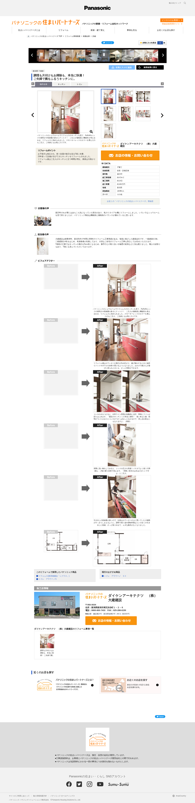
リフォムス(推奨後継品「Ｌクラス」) (54, 576)
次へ (163, 55)
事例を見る (132, 30)
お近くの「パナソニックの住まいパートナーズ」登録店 (130, 201)
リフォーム (63, 30)
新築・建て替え (98, 30)
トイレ (79, 84)
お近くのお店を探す (166, 30)
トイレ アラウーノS (48, 579)
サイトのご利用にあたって (19, 796)
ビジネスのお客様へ (171, 20)
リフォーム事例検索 (72, 36)
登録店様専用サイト (171, 24)
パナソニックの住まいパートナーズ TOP (46, 36)
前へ (32, 55)
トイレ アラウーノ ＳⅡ (115, 576)
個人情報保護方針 (40, 796)
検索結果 (86, 36)
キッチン (61, 84)
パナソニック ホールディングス (62, 796)
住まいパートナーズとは (29, 30)
